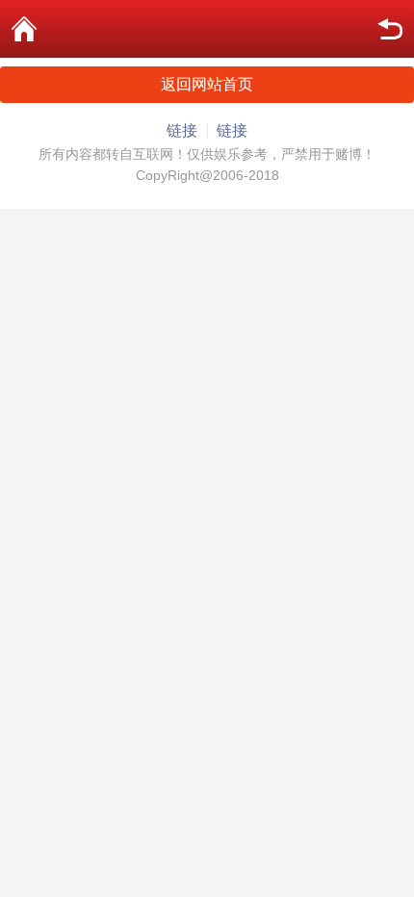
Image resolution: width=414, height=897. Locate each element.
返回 (389, 28)
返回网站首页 (207, 84)
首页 (24, 28)
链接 (182, 130)
